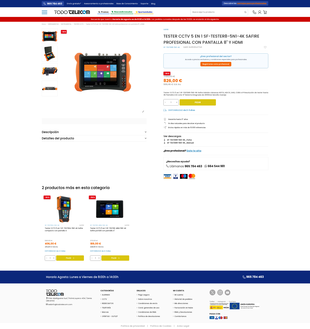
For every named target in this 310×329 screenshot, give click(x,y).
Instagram (222, 301)
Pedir (198, 102)
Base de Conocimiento (127, 3)
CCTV (104, 299)
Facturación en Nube (183, 308)
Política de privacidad (133, 325)
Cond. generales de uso (148, 308)
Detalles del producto (58, 138)
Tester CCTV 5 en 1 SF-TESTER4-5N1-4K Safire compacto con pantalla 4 (64, 229)
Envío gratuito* (74, 3)
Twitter (212, 301)
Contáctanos (180, 316)
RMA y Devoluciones (183, 312)
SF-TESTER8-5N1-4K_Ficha (179, 140)
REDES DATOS (107, 303)
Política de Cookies (160, 325)
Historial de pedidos (183, 299)
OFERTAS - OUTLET (110, 316)
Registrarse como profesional (215, 64)
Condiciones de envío (147, 303)
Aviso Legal (183, 325)
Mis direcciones (181, 303)
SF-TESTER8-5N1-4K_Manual (180, 143)
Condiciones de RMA (147, 312)
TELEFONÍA (106, 308)
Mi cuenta (178, 295)
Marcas (105, 312)
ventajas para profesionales (251, 3)
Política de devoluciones (149, 316)
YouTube (232, 301)
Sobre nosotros (145, 299)
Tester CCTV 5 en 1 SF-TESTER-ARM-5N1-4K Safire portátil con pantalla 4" (108, 229)
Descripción (50, 132)
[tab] (94, 132)
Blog (153, 3)
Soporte (145, 3)
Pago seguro (144, 295)
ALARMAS (106, 295)
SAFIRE (166, 29)
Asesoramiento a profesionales (99, 3)
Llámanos (186, 166)
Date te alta (194, 150)
